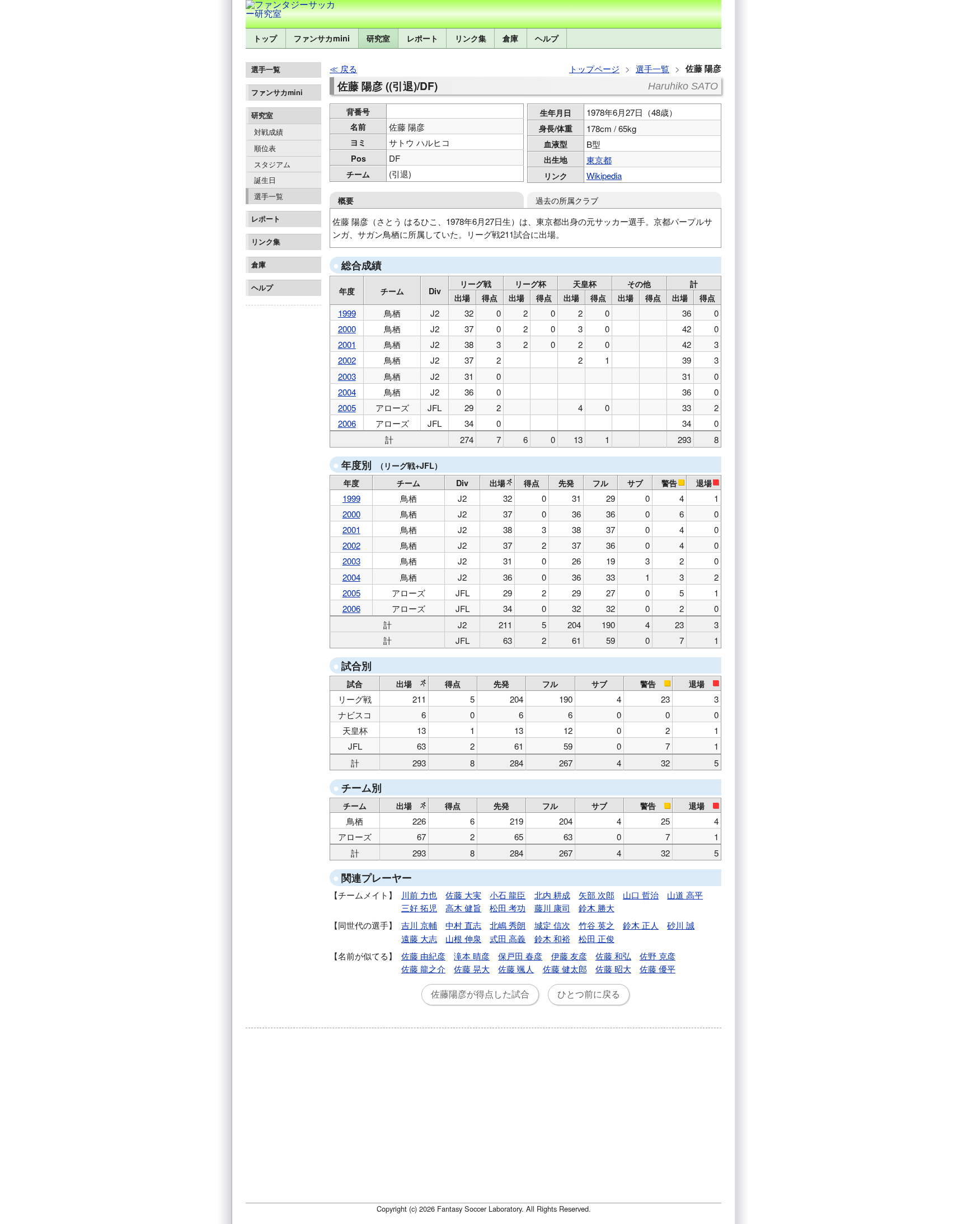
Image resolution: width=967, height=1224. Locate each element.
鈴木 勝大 (596, 908)
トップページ (594, 68)
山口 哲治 (641, 895)
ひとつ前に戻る (588, 994)
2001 (347, 344)
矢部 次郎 (596, 895)
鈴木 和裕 (552, 938)
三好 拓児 (419, 908)
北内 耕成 (552, 895)
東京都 (599, 160)
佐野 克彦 (657, 956)
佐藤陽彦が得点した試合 (480, 994)
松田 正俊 (596, 938)
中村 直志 (463, 925)
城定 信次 (552, 925)
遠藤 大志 (419, 938)
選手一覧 (268, 196)
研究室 (378, 38)
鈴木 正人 (641, 925)
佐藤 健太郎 (565, 969)
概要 (346, 200)
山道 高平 (685, 895)
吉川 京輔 (419, 925)
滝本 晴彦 (472, 956)
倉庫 (510, 38)
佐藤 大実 (463, 895)
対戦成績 (268, 131)
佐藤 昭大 (613, 969)
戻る (348, 68)
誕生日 (265, 180)
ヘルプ (546, 38)
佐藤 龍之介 (423, 969)
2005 (347, 407)
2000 (347, 329)
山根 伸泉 (463, 938)
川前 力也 (419, 895)
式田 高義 (507, 938)
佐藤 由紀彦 (423, 956)
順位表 (265, 148)
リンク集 (470, 38)
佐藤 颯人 (516, 969)
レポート (422, 38)
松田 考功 (507, 908)
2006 (347, 423)
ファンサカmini (322, 38)
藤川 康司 (552, 908)
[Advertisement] (283, 478)
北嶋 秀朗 (507, 925)
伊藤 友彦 (569, 956)
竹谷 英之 (596, 925)
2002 (347, 360)
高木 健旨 (463, 908)
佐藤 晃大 (472, 969)
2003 (347, 376)
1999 (347, 313)
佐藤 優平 (657, 969)
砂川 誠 (680, 925)
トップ (265, 38)
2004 (347, 392)
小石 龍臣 (507, 895)
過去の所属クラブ (567, 200)
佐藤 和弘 (613, 956)
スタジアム (272, 164)
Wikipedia (604, 175)
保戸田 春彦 (520, 956)
